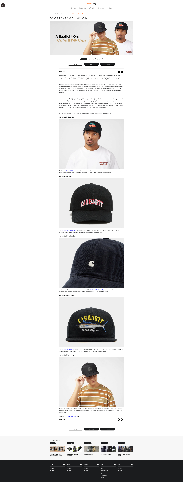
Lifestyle (92, 8)
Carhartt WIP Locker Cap (68, 230)
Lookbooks (91, 59)
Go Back (108, 64)
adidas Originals (104, 470)
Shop (110, 8)
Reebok (102, 473)
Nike (102, 468)
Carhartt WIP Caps (71, 416)
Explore (73, 8)
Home (51, 14)
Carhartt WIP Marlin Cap (68, 349)
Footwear (53, 443)
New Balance (104, 472)
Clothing (52, 470)
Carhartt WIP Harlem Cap (97, 290)
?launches (82, 8)
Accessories (52, 472)
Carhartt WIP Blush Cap (72, 171)
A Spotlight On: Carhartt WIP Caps (77, 14)
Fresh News (60, 14)
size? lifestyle (99, 59)
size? (91, 64)
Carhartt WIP (104, 475)
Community (101, 8)
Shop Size (91, 429)
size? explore (71, 443)
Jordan (102, 477)
